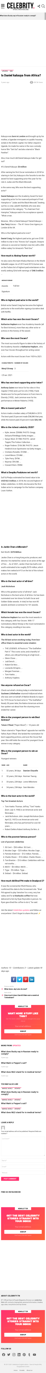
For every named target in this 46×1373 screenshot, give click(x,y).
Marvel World (7, 1088)
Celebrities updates (21, 910)
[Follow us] (38, 6)
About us (29, 1370)
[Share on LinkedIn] (31, 979)
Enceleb (22, 1370)
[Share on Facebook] (13, 979)
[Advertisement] (23, 43)
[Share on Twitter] (19, 979)
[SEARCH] (43, 6)
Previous (1, 16)
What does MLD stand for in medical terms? (21, 1072)
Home (15, 1370)
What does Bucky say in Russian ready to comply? (18, 16)
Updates (17, 1045)
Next (45, 16)
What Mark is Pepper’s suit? (14, 1063)
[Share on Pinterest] (25, 979)
